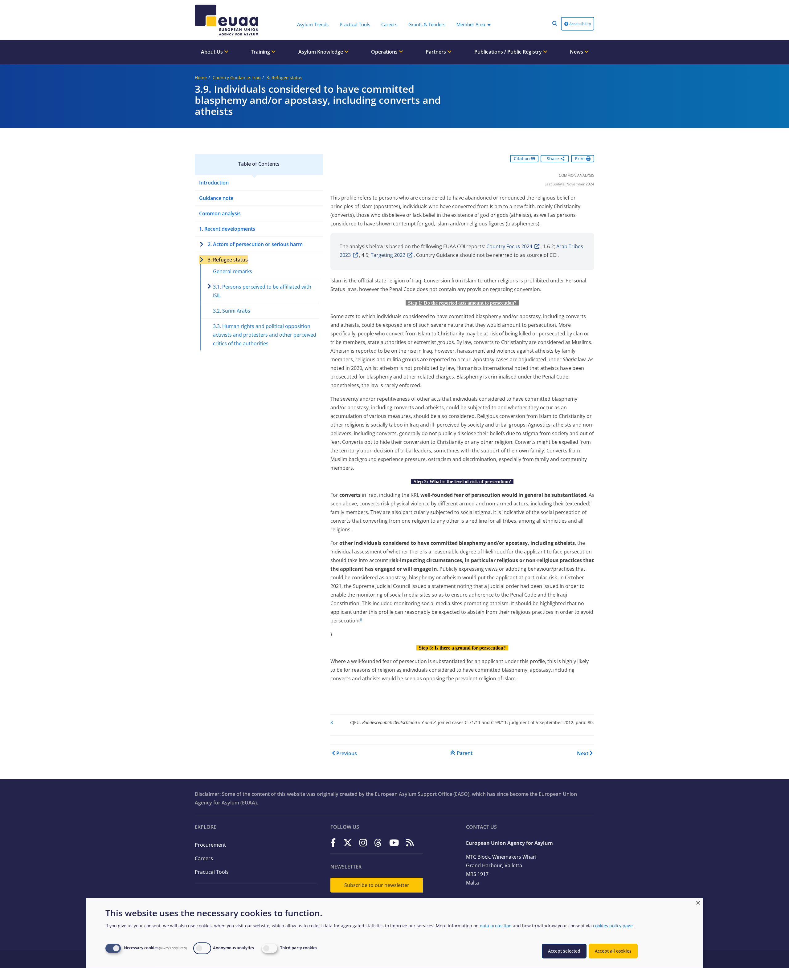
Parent (464, 753)
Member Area (470, 24)
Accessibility (579, 23)
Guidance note (216, 198)
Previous (346, 753)
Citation (522, 158)
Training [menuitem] (261, 51)
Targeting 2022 (388, 255)
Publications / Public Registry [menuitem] (508, 51)
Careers (204, 858)
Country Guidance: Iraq (237, 77)
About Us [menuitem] (212, 51)
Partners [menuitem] (436, 51)
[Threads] (378, 842)
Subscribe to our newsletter (376, 885)
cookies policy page (613, 926)
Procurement (210, 844)
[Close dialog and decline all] (698, 902)
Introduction (214, 182)
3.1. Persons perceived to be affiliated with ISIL (262, 291)
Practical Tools (212, 872)
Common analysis (220, 213)
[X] (347, 842)
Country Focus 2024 (509, 246)
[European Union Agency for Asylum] (228, 20)
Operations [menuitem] (385, 51)
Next (582, 753)
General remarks (232, 271)
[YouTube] (394, 842)
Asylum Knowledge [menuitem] (321, 51)
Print (580, 158)
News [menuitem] (577, 51)
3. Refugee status (284, 77)
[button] (554, 23)
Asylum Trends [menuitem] (313, 24)
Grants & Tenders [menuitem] (426, 24)
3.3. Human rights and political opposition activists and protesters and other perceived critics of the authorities (264, 335)
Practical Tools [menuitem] (355, 24)
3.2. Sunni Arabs (231, 310)
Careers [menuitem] (389, 24)
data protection (496, 926)
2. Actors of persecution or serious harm (255, 244)
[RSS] (410, 842)
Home (201, 77)
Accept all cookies (613, 951)
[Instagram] (363, 842)
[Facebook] (333, 842)
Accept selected (564, 951)
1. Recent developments (227, 228)
